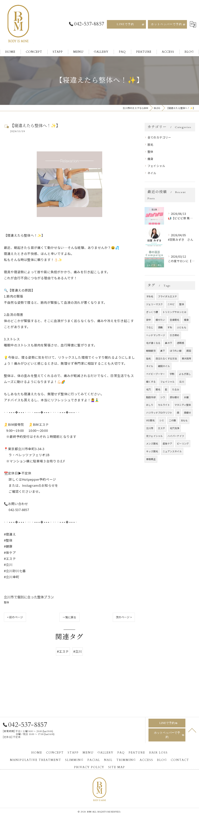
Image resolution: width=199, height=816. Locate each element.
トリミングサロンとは (174, 312)
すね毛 (149, 296)
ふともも (181, 327)
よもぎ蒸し (185, 373)
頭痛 (160, 327)
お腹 (186, 397)
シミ (161, 420)
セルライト (164, 404)
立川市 (149, 428)
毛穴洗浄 (174, 428)
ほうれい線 (176, 350)
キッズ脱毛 (152, 451)
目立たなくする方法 (166, 358)
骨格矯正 (151, 459)
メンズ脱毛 (152, 443)
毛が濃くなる (153, 342)
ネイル (152, 173)
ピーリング (183, 443)
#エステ (63, 651)
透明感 (180, 342)
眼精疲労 (151, 350)
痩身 (150, 159)
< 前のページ (15, 617)
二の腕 (172, 420)
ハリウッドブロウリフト (159, 412)
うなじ (149, 327)
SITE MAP (116, 767)
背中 (148, 319)
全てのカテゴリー (159, 137)
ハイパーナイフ (176, 435)
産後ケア (167, 443)
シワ (162, 397)
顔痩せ (187, 412)
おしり (149, 404)
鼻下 (162, 350)
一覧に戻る (69, 617)
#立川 (77, 651)
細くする (151, 381)
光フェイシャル (154, 435)
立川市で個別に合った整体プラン (29, 597)
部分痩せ (174, 397)
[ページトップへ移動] (192, 730)
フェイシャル (156, 166)
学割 (172, 373)
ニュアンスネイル (172, 451)
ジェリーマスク (154, 304)
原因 (188, 350)
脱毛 (150, 144)
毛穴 (148, 389)
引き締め (174, 335)
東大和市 (186, 358)
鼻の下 (168, 342)
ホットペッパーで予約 (166, 24)
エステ (161, 428)
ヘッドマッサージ (155, 335)
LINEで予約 (125, 24)
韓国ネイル (164, 366)
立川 (181, 381)
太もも (184, 420)
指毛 (148, 358)
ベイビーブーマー (155, 373)
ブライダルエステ (167, 296)
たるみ (175, 389)
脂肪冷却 (151, 397)
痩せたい (160, 319)
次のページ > (124, 617)
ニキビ (171, 304)
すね (169, 327)
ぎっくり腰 (152, 312)
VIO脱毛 (150, 420)
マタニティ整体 (183, 404)
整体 (6, 602)
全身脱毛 (174, 319)
